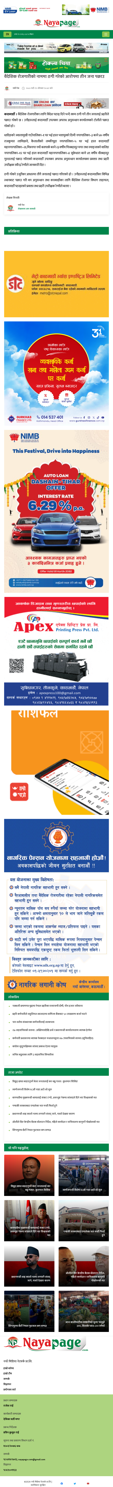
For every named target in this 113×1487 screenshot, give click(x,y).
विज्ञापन (7, 1384)
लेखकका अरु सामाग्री (26, 209)
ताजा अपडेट (15, 1072)
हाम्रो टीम (7, 1373)
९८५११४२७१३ (10, 1459)
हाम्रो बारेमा (8, 1368)
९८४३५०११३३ (10, 1470)
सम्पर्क (6, 1379)
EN (7, 34)
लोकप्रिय (13, 997)
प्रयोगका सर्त (9, 1389)
